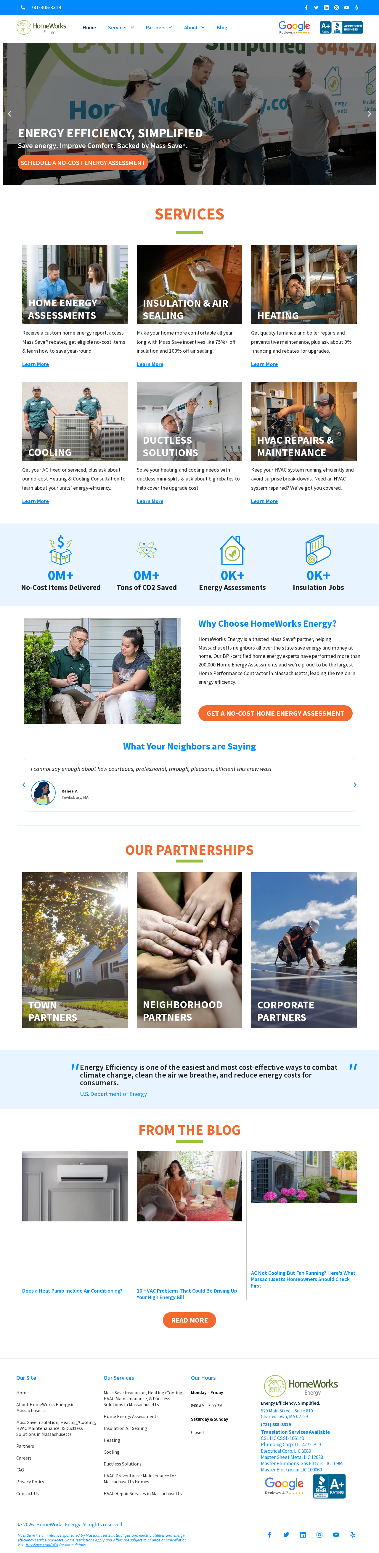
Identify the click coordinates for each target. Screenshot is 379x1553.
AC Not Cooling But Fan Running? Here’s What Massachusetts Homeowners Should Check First (303, 1279)
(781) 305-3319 (276, 1424)
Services (118, 27)
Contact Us (27, 1493)
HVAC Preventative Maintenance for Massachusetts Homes (140, 1478)
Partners (156, 27)
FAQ (20, 1470)
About (191, 27)
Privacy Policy (30, 1481)
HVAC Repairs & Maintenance (295, 446)
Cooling (50, 452)
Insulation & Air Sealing (185, 309)
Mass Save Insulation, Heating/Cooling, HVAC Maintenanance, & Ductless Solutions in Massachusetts (56, 1428)
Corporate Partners (285, 1011)
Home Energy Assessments (62, 309)
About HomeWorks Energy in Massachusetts (45, 1407)
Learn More (35, 364)
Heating (278, 315)
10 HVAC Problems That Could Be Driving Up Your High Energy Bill (187, 1294)
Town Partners (53, 1011)
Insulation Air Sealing (125, 1428)
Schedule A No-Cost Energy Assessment (83, 162)
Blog (222, 27)
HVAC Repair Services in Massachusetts (143, 1493)
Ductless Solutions (170, 446)
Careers (24, 1458)
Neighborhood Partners (183, 1010)
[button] (9, 113)
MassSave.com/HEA (41, 1544)
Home (89, 27)
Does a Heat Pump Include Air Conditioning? (72, 1290)
